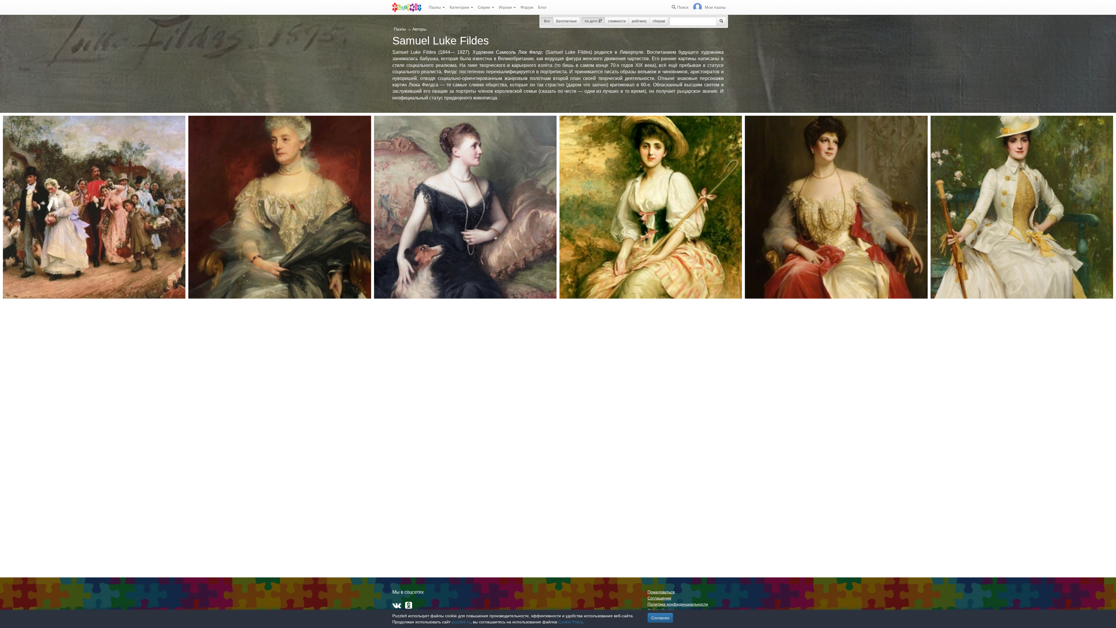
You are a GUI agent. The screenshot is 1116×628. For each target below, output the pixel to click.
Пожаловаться (661, 592)
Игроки (506, 7)
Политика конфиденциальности (678, 604)
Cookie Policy (570, 622)
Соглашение (659, 598)
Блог (542, 7)
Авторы (419, 29)
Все (547, 21)
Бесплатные (566, 21)
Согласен (660, 617)
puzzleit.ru (461, 622)
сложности (617, 21)
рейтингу (639, 21)
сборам (659, 21)
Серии (484, 7)
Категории (460, 7)
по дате (591, 21)
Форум (527, 7)
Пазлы (435, 7)
